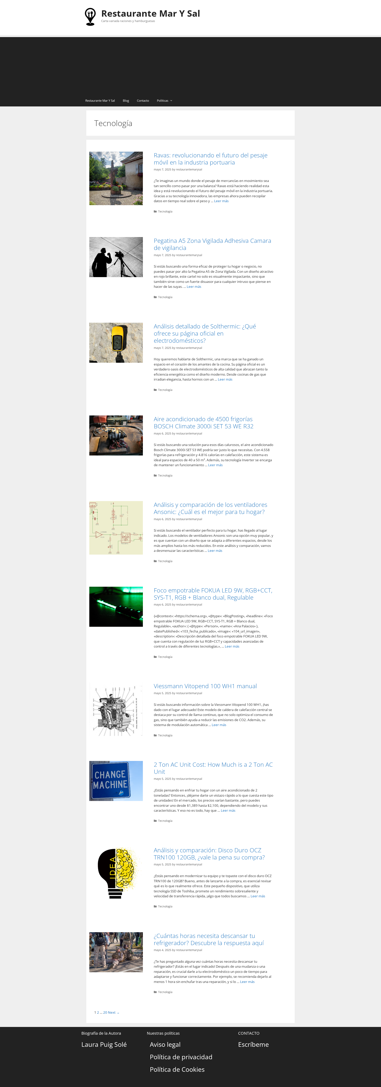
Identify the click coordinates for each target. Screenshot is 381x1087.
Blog (126, 100)
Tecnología (165, 211)
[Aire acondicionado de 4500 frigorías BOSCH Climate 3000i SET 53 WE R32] (116, 454)
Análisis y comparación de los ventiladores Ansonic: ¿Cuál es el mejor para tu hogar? (210, 508)
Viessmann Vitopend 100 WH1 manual (205, 686)
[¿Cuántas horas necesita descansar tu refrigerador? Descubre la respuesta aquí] (116, 971)
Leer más (221, 201)
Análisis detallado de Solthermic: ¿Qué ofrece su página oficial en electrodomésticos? (205, 333)
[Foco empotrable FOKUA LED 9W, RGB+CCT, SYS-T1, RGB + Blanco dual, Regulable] (116, 625)
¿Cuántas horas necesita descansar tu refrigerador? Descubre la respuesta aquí (209, 939)
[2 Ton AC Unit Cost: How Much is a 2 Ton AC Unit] (116, 799)
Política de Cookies (177, 1069)
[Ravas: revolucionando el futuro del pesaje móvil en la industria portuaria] (116, 204)
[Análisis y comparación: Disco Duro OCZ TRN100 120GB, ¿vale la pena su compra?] (116, 899)
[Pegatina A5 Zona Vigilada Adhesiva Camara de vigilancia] (116, 276)
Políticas (162, 100)
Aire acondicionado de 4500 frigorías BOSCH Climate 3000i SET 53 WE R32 (204, 422)
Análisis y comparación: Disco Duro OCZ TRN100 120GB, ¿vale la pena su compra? (209, 853)
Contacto (143, 100)
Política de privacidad (181, 1057)
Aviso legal (165, 1044)
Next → (114, 1012)
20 (105, 1012)
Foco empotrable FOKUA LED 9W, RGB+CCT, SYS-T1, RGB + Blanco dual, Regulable (213, 593)
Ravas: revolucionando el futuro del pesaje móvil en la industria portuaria (210, 158)
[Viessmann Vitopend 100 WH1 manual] (116, 734)
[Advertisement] (190, 65)
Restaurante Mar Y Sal (150, 13)
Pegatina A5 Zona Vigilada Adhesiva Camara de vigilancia (212, 244)
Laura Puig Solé (104, 1044)
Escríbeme (253, 1044)
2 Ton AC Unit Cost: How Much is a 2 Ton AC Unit (213, 768)
